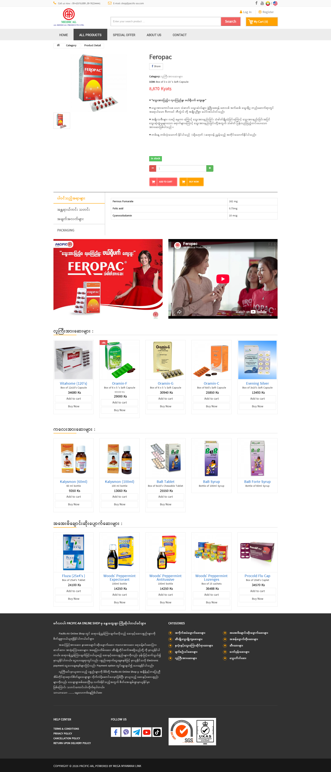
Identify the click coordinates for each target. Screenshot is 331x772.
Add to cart (73, 398)
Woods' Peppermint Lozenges (211, 577)
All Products (90, 35)
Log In (247, 12)
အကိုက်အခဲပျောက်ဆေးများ (190, 633)
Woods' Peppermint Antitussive (165, 577)
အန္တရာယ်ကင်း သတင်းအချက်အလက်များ (73, 214)
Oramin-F (119, 383)
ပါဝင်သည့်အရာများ (71, 198)
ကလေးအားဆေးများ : (74, 429)
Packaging (65, 230)
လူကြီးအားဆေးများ (172, 76)
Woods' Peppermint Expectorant (119, 577)
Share (157, 66)
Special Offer (124, 35)
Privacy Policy (62, 733)
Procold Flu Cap (257, 576)
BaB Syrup (211, 482)
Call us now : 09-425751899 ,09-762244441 (79, 4)
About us (154, 35)
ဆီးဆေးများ (236, 645)
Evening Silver (257, 383)
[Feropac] (98, 83)
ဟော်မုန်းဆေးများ (240, 652)
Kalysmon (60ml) (73, 482)
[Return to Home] (58, 45)
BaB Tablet (166, 482)
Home (63, 35)
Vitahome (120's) (73, 383)
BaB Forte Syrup (257, 482)
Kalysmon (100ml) (119, 482)
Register (268, 12)
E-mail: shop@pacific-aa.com (128, 4)
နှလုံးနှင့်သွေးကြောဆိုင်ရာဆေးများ (194, 645)
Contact (180, 35)
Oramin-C (211, 383)
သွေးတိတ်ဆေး (238, 658)
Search (230, 21)
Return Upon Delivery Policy (72, 743)
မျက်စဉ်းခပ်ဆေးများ (186, 652)
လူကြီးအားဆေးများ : (73, 331)
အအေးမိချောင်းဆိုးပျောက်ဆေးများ (249, 633)
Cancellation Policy (66, 738)
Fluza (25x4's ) (73, 576)
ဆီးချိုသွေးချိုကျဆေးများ (189, 639)
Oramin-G (165, 383)
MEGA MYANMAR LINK (127, 766)
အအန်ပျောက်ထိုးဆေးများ (244, 639)
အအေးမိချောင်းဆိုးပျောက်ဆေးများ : (87, 524)
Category (71, 45)
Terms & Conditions (66, 729)
